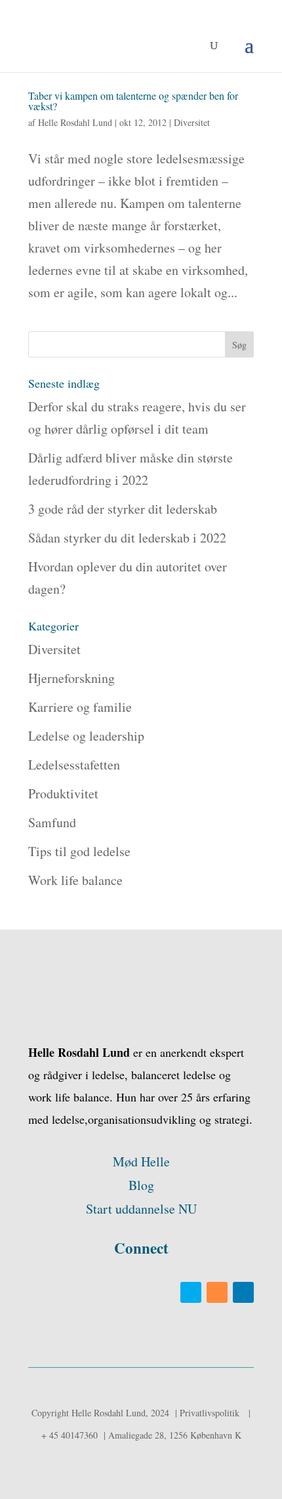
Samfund (52, 822)
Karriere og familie (80, 707)
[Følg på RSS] (217, 1292)
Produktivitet (63, 793)
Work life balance (75, 880)
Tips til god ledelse (79, 851)
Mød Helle (141, 1161)
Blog (141, 1185)
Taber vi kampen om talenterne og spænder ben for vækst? (133, 101)
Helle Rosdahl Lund (75, 122)
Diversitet (192, 122)
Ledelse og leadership (86, 736)
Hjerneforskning (71, 678)
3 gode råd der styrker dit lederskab (125, 509)
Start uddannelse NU (141, 1209)
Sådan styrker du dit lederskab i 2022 (129, 537)
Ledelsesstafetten (74, 764)
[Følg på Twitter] (190, 1292)
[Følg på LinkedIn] (243, 1292)
